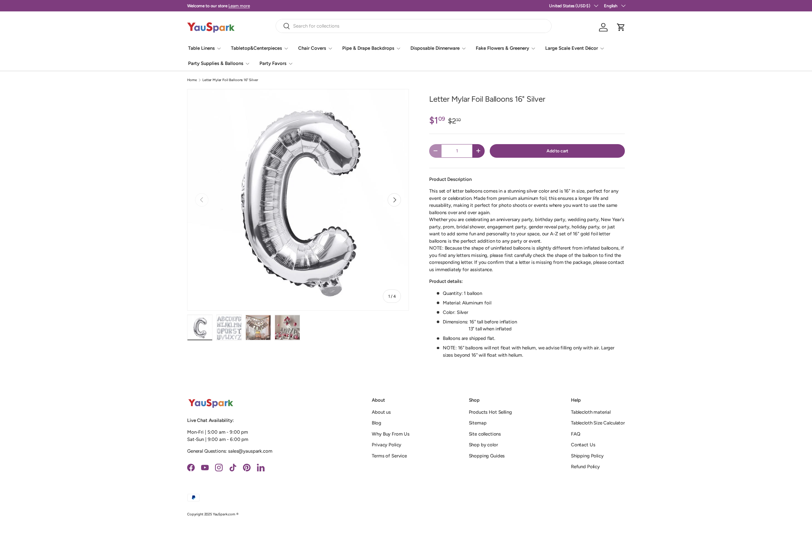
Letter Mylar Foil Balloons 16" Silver (230, 80)
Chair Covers (312, 48)
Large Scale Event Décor (571, 48)
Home (192, 80)
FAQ (575, 434)
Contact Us (583, 445)
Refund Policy (585, 466)
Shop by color (483, 445)
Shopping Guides (487, 456)
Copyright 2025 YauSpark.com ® (213, 514)
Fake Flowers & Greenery (502, 48)
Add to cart (557, 150)
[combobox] (414, 26)
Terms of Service (389, 456)
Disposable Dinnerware (435, 48)
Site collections (485, 434)
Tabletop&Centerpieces (256, 48)
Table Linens (201, 48)
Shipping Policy (587, 456)
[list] (298, 199)
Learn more (239, 5)
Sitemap (478, 423)
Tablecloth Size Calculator (598, 423)
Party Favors (272, 63)
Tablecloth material (591, 412)
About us (381, 412)
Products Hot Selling (490, 412)
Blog (376, 423)
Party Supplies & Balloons (215, 63)
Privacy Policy (386, 445)
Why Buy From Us (390, 434)
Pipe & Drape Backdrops (368, 48)
